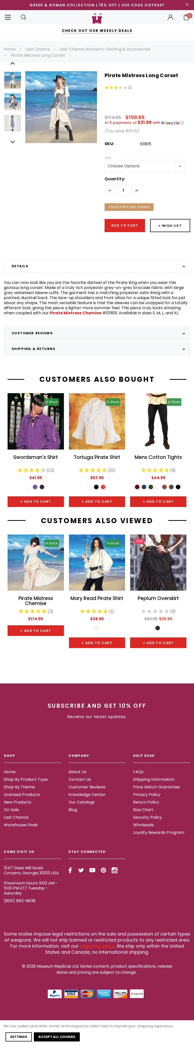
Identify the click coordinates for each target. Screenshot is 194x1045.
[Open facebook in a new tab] (70, 870)
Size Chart (143, 810)
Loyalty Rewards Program (158, 832)
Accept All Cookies (56, 1036)
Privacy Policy (146, 794)
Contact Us (79, 779)
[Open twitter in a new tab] (81, 870)
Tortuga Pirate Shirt (97, 458)
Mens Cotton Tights (158, 458)
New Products (17, 802)
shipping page (97, 946)
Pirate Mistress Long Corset (38, 55)
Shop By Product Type (26, 779)
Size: (108, 158)
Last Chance (37, 49)
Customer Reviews (86, 787)
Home (10, 49)
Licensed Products (22, 794)
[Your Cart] (186, 17)
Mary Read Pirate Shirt (96, 599)
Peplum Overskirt (158, 599)
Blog (72, 810)
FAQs (138, 772)
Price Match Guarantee (156, 787)
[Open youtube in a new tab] (92, 870)
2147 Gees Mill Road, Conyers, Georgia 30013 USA (31, 870)
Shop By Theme (19, 787)
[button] (147, 122)
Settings (18, 1036)
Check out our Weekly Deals (97, 30)
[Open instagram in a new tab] (114, 870)
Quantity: (115, 179)
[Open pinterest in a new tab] (103, 870)
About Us (77, 772)
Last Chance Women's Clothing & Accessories (105, 49)
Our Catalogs (81, 802)
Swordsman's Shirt (35, 458)
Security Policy (147, 817)
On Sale (11, 810)
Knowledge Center (87, 794)
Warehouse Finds (21, 825)
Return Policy (146, 802)
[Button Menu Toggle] (8, 17)
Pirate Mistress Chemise (75, 313)
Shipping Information (154, 779)
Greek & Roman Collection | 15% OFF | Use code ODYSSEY (97, 5)
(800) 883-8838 (20, 901)
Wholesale (143, 825)
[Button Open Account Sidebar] (170, 17)
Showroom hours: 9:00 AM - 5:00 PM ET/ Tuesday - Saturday (31, 888)
